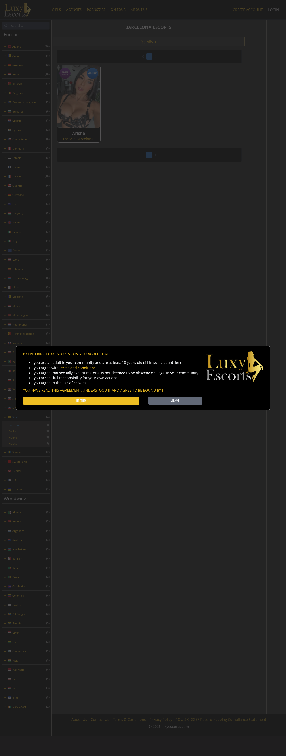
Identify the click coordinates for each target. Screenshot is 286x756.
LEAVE (175, 400)
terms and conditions (77, 367)
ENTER (81, 400)
